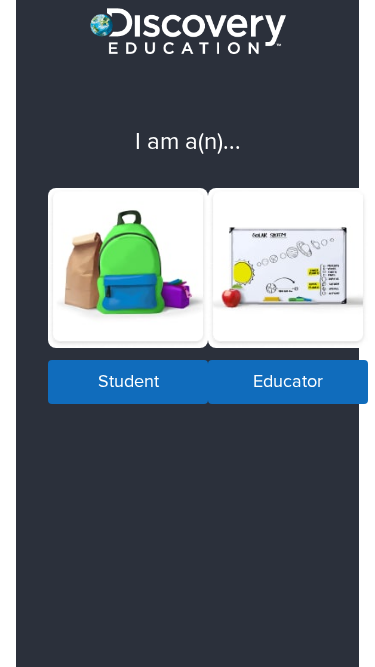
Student (128, 380)
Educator (288, 380)
